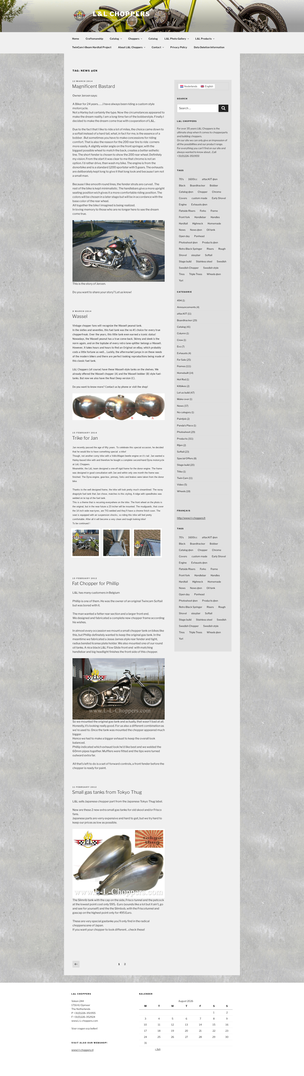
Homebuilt (183, 372)
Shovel (183, 255)
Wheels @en (214, 274)
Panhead (199, 236)
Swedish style (210, 267)
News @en (196, 229)
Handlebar (200, 217)
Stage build (185, 261)
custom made (199, 198)
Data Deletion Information (209, 47)
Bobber (214, 185)
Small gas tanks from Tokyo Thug (107, 792)
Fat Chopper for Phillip (95, 583)
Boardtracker (197, 185)
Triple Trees (195, 274)
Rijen (180, 445)
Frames (181, 366)
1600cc (192, 179)
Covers (183, 198)
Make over (183, 399)
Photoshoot (183, 431)
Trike (180, 471)
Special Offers (185, 458)
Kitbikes (181, 386)
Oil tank (211, 229)
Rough (222, 248)
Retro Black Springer (190, 248)
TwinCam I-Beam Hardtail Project (91, 47)
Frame (214, 210)
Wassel (79, 316)
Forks (203, 210)
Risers (210, 248)
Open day (184, 236)
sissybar (195, 255)
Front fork (184, 217)
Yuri (181, 280)
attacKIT (182, 313)
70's (181, 179)
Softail (208, 255)
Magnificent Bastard (93, 86)
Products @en (210, 242)
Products (182, 438)
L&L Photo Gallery (175, 38)
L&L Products (203, 38)
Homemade (214, 223)
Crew (180, 340)
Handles (215, 217)
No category (184, 412)
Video (180, 484)
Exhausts (182, 353)
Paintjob (181, 418)
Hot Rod (181, 379)
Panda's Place (185, 425)
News (182, 229)
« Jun (157, 1049)
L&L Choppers (121, 14)
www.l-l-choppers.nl (82, 1049)
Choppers (133, 38)
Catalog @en (186, 191)
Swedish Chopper (189, 267)
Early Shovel (219, 198)
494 (179, 300)
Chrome (216, 191)
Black (182, 185)
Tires (182, 274)
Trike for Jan (85, 438)
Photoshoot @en (188, 242)
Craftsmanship (94, 38)
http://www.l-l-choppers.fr (191, 517)
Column (181, 333)
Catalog (114, 38)
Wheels (181, 491)
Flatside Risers (187, 210)
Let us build (183, 392)
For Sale (181, 359)
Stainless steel (204, 261)
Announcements (186, 307)
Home (75, 38)
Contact (156, 47)
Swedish (221, 261)
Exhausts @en (199, 204)
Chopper (202, 191)
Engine (183, 204)
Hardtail (183, 223)
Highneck (197, 223)
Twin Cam (182, 478)
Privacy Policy (178, 47)
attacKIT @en (209, 179)
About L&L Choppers (130, 47)
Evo (179, 346)
